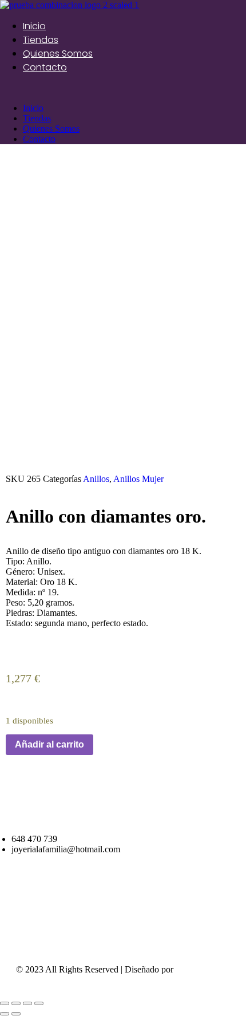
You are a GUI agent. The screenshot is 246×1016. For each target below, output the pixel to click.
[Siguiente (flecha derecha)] (16, 1013)
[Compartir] (16, 1003)
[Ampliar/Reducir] (38, 1003)
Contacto (45, 67)
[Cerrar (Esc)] (4, 1003)
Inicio (34, 26)
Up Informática (203, 969)
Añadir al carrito (49, 744)
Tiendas (40, 39)
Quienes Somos (58, 53)
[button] (123, 89)
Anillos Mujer (138, 479)
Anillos (96, 479)
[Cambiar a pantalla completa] (27, 1003)
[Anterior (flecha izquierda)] (4, 1013)
